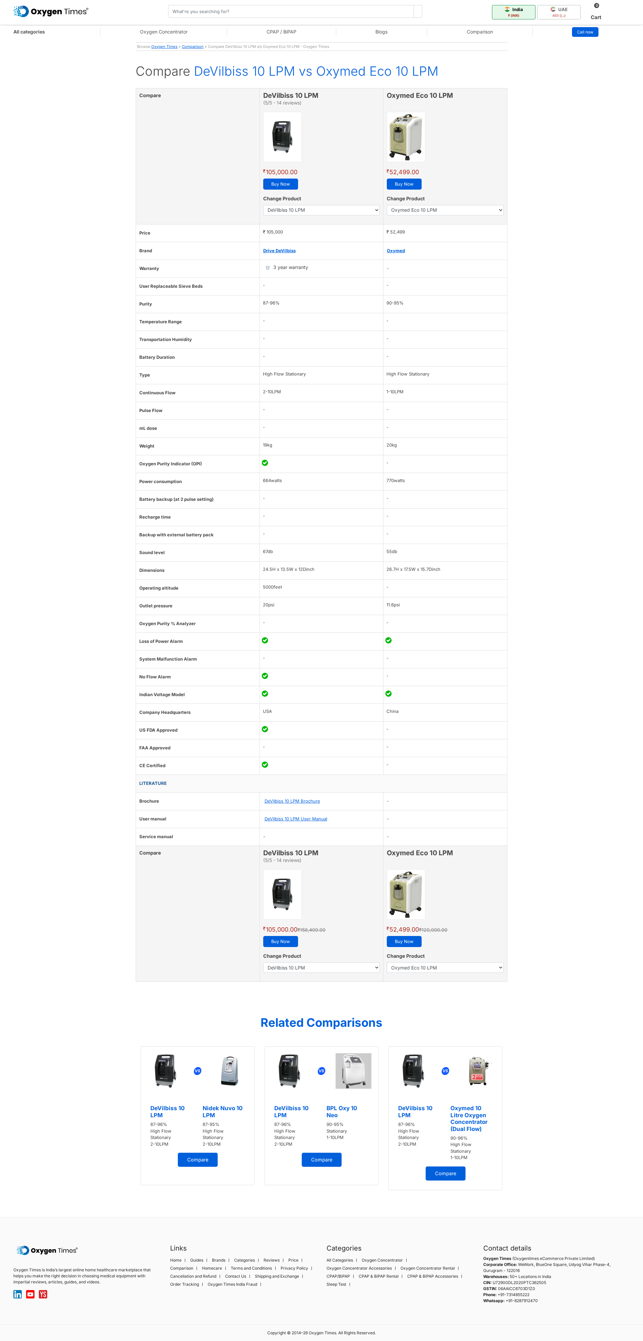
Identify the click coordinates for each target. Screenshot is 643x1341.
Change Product (282, 198)
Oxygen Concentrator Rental (428, 1268)
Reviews (272, 1260)
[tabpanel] (198, 1115)
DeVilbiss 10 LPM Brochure (292, 801)
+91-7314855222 (513, 1294)
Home (176, 1260)
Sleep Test (336, 1284)
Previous (129, 1120)
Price (293, 1260)
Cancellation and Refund (193, 1276)
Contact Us (235, 1276)
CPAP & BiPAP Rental (379, 1276)
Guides (196, 1260)
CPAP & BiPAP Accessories (432, 1276)
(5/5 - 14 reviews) (282, 103)
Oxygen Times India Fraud (232, 1284)
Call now (585, 32)
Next (514, 1120)
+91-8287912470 (522, 1300)
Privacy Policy (294, 1268)
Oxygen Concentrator (164, 32)
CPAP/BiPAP (338, 1276)
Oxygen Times (164, 46)
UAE (560, 12)
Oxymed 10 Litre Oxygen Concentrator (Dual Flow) (469, 1118)
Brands (218, 1260)
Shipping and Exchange (277, 1276)
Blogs (381, 32)
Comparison (480, 32)
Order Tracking (184, 1284)
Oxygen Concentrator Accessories (359, 1268)
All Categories (340, 1260)
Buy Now (280, 184)
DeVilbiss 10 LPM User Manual (296, 818)
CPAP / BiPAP (281, 32)
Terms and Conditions (251, 1268)
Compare (197, 1159)
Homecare (212, 1268)
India (515, 12)
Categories (244, 1260)
